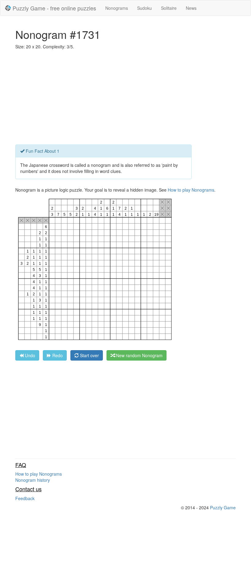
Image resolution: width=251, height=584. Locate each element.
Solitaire (169, 8)
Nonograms (116, 8)
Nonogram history (32, 480)
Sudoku (144, 8)
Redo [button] (57, 355)
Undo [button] (29, 355)
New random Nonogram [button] (139, 355)
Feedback (25, 498)
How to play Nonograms (191, 190)
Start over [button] (89, 355)
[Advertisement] (125, 98)
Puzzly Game (223, 507)
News (191, 8)
